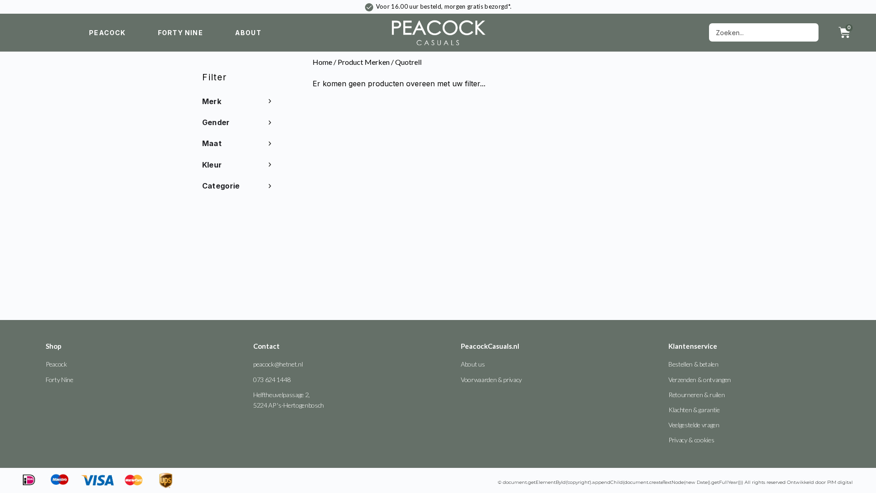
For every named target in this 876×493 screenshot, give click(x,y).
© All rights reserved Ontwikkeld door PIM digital (675, 482)
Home (322, 62)
